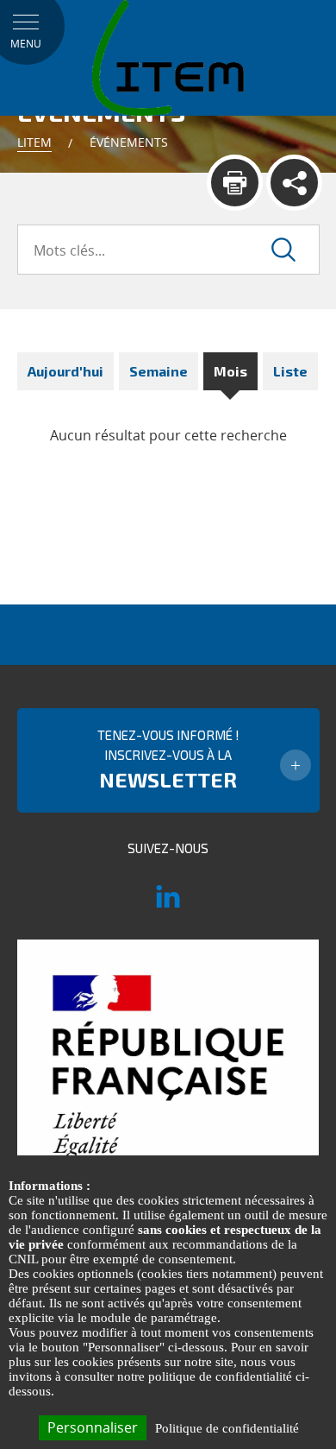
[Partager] (294, 183)
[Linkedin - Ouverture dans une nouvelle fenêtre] (168, 904)
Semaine (158, 371)
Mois (230, 371)
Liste (290, 371)
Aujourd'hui (65, 371)
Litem (34, 142)
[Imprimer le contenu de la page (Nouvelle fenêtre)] (235, 183)
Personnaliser (92, 1427)
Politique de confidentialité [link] (227, 1428)
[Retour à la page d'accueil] (168, 56)
